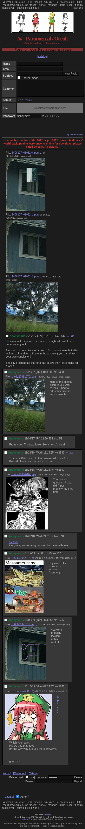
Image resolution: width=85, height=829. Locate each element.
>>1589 (13, 542)
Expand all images (74, 135)
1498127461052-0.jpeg (25, 152)
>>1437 (58, 704)
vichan (48, 815)
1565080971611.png (23, 624)
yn (4, 2)
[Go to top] (19, 773)
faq (26, 5)
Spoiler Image (30, 77)
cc (62, 2)
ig (50, 2)
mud (62, 5)
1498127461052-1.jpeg (25, 214)
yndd (10, 2)
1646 (61, 686)
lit (32, 2)
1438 (61, 372)
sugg (71, 2)
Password (41, 777)
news (12, 5)
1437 (62, 336)
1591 (61, 536)
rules (20, 5)
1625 (59, 553)
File (19, 100)
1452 (59, 438)
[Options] (78, 7)
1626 (61, 620)
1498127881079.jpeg (23, 376)
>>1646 (70, 336)
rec (4, 5)
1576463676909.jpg (22, 691)
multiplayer (8, 7)
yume (22, 2)
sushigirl (22, 7)
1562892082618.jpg (22, 557)
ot (58, 2)
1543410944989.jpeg (23, 474)
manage (52, 5)
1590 (61, 469)
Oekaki (28, 100)
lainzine (32, 7)
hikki (79, 2)
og (45, 2)
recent (33, 5)
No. (57, 336)
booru (78, 5)
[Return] (52, 50)
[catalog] (42, 56)
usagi (70, 5)
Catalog (33, 773)
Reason (29, 781)
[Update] (9, 796)
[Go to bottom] (64, 50)
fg (16, 2)
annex (42, 5)
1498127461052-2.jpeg (25, 276)
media (38, 2)
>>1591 (69, 453)
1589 (61, 452)
